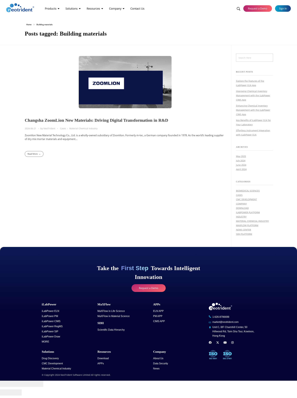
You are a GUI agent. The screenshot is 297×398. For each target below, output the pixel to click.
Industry (241, 216)
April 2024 (241, 169)
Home (29, 24)
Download (242, 208)
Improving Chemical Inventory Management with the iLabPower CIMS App (253, 95)
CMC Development (246, 199)
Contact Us (137, 8)
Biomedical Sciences (248, 190)
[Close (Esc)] (5, 384)
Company (115, 8)
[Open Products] (58, 8)
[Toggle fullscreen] (27, 384)
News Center (243, 229)
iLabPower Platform (248, 212)
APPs (156, 304)
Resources (93, 8)
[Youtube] (225, 342)
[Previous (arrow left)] (5, 392)
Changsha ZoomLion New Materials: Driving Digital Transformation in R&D (96, 120)
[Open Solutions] (79, 8)
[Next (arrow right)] (16, 392)
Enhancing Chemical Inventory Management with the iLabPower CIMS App (253, 110)
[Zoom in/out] (37, 384)
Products (50, 8)
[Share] (16, 384)
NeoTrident (49, 128)
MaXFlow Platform (247, 225)
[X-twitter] (217, 342)
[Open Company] (123, 8)
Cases (63, 128)
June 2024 (241, 164)
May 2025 (241, 156)
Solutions (71, 8)
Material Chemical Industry (83, 128)
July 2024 (240, 160)
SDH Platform (244, 234)
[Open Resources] (102, 8)
